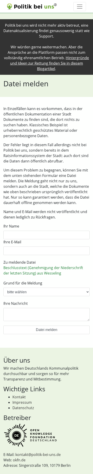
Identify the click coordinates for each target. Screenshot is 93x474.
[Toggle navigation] (79, 6)
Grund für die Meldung (22, 283)
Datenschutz (23, 407)
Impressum (22, 402)
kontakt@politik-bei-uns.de (38, 454)
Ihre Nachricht (15, 303)
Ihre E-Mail (12, 241)
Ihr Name (11, 226)
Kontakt (19, 396)
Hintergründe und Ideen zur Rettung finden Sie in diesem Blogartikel (49, 63)
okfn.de (19, 460)
